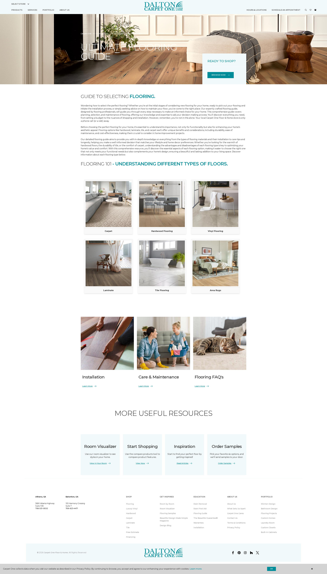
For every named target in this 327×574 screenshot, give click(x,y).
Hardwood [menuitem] (131, 513)
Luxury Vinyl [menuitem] (131, 508)
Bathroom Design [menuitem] (269, 508)
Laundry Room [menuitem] (268, 523)
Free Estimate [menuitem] (132, 532)
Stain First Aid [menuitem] (200, 508)
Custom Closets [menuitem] (268, 527)
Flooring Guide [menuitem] (200, 513)
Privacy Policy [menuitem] (233, 527)
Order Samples (224, 463)
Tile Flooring (162, 290)
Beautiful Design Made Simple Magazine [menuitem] (174, 519)
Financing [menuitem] (130, 537)
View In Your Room (98, 463)
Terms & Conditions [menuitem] (236, 523)
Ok (271, 569)
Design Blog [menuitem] (165, 525)
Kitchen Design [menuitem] (268, 504)
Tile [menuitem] (128, 527)
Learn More (87, 386)
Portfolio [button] (48, 10)
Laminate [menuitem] (130, 523)
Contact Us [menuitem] (232, 518)
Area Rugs (215, 290)
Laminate (108, 290)
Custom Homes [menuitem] (268, 518)
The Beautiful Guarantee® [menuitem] (206, 518)
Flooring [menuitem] (130, 504)
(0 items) (315, 10)
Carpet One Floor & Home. (56, 552)
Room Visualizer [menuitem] (167, 508)
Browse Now (219, 75)
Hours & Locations (257, 10)
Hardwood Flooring (162, 231)
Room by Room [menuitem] (167, 504)
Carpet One (86, 33)
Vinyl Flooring (215, 231)
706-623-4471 (72, 508)
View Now (140, 463)
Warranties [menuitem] (199, 523)
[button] (305, 10)
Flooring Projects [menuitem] (269, 513)
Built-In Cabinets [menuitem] (269, 532)
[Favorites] (310, 10)
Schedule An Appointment (286, 10)
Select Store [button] (18, 4)
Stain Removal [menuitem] (200, 504)
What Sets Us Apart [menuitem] (236, 508)
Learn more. (196, 569)
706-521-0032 (41, 508)
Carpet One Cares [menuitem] (235, 513)
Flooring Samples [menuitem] (168, 513)
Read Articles (182, 463)
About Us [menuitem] (231, 504)
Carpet (108, 231)
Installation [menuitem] (199, 527)
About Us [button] (64, 10)
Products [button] (16, 10)
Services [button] (32, 10)
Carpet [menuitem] (129, 518)
